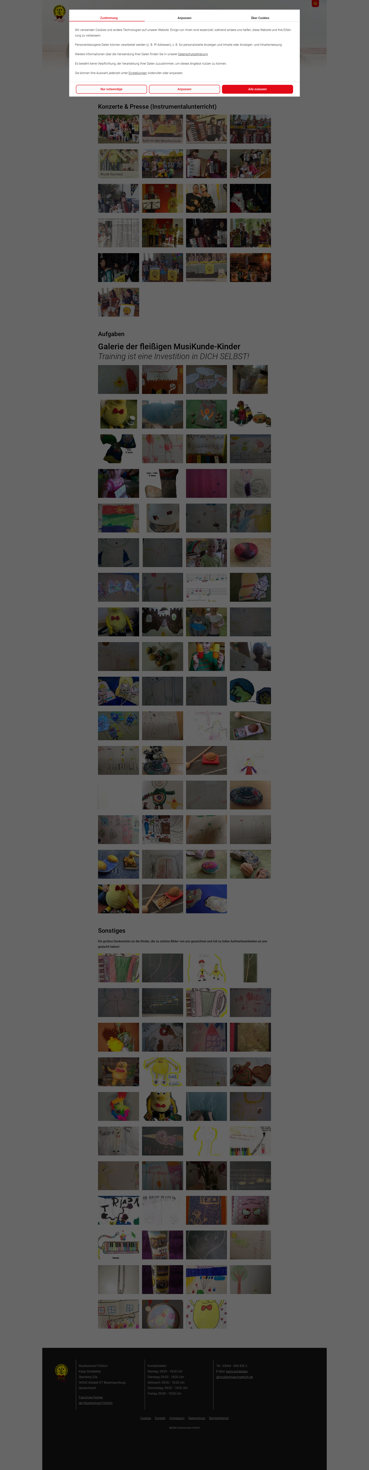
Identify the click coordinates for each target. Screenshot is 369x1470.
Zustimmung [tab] (109, 18)
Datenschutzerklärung (193, 54)
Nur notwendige (111, 89)
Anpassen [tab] (184, 18)
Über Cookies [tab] (260, 18)
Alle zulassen (257, 89)
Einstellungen (138, 73)
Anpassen (184, 89)
